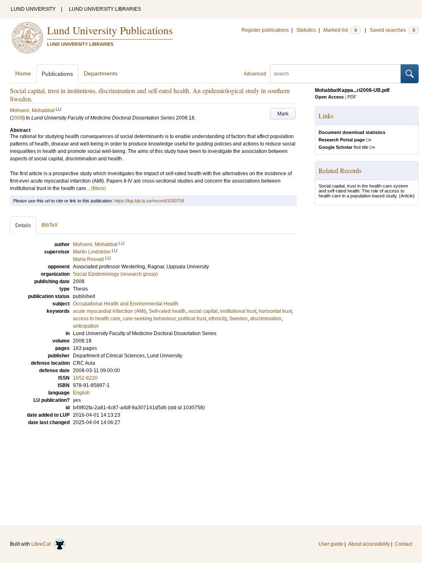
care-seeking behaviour (149, 318)
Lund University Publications (110, 30)
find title (343, 147)
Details (23, 225)
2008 (17, 118)
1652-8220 (85, 378)
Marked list (340, 30)
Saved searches (392, 30)
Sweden (238, 318)
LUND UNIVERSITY (33, 9)
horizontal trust (275, 311)
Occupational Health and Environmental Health (125, 304)
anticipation (86, 326)
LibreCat (42, 544)
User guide (331, 544)
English (81, 393)
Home (23, 73)
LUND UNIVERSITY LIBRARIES (105, 9)
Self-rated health (167, 311)
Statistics (306, 30)
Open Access (329, 96)
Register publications (265, 30)
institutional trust (238, 311)
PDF (351, 96)
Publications (57, 73)
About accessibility (369, 544)
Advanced (255, 74)
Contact (403, 544)
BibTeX (50, 225)
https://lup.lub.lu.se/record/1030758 (149, 200)
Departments (100, 73)
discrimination (265, 318)
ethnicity (218, 318)
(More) (98, 188)
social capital (203, 311)
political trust (192, 318)
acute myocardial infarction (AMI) (109, 311)
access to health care (96, 318)
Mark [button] (282, 114)
